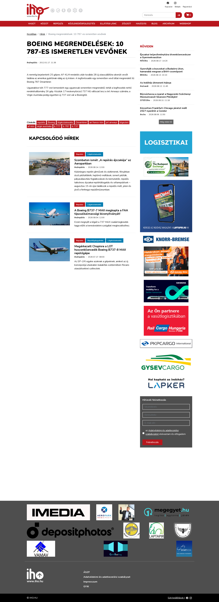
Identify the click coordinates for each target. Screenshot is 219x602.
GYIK (86, 586)
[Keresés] (179, 15)
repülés (41, 122)
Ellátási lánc (108, 23)
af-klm (31, 126)
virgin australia (44, 126)
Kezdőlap (31, 34)
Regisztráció (187, 7)
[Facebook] (167, 3)
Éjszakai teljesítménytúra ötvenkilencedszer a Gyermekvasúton (165, 56)
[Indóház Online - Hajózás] (75, 10)
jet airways (111, 122)
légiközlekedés (65, 122)
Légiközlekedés (94, 154)
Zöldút (126, 23)
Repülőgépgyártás (95, 240)
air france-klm (97, 122)
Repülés (58, 23)
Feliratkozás (152, 442)
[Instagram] (174, 3)
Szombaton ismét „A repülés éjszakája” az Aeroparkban (102, 162)
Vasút (31, 23)
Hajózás (141, 23)
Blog (154, 23)
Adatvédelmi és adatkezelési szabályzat (106, 577)
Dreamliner (81, 122)
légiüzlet (124, 122)
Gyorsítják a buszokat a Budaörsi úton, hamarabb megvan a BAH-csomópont (162, 70)
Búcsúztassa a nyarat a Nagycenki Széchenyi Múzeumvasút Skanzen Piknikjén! (165, 95)
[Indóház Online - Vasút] (53, 10)
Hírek (42, 34)
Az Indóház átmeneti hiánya (155, 82)
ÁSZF (86, 572)
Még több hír (166, 121)
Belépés (177, 7)
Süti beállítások (176, 597)
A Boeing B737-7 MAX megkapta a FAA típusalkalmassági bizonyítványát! (101, 212)
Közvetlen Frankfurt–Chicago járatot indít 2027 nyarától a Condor (163, 109)
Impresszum (90, 581)
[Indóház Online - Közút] (58, 10)
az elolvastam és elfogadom (166, 432)
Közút (44, 23)
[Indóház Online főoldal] (81, 10)
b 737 (75, 126)
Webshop (185, 23)
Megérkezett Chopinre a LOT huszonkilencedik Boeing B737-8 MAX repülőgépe (100, 249)
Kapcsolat (168, 7)
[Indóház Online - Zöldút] (69, 10)
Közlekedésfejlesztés (81, 23)
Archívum (168, 23)
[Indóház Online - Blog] (64, 10)
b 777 (57, 126)
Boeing (51, 122)
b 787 (66, 126)
